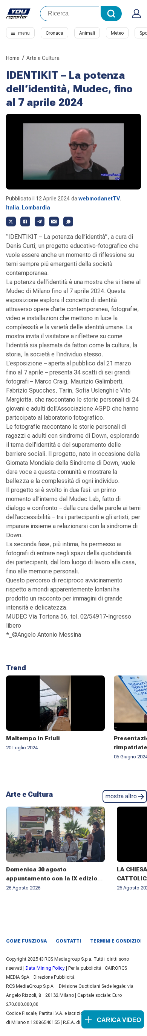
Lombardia (36, 208)
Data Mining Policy (45, 968)
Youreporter (18, 13)
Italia (12, 208)
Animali (87, 33)
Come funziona (26, 941)
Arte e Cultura (43, 58)
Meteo (117, 33)
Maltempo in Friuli (33, 738)
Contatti (68, 941)
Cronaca (54, 33)
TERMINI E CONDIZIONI (117, 941)
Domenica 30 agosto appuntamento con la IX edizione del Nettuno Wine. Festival (55, 878)
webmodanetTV (99, 199)
